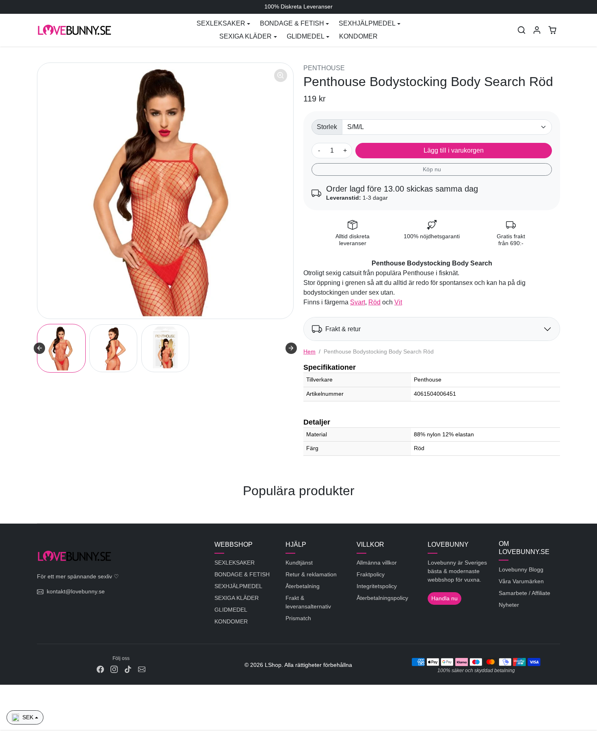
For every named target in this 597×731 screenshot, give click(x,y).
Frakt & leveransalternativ (308, 602)
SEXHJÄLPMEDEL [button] (367, 23)
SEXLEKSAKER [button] (221, 23)
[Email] (142, 669)
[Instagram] (114, 669)
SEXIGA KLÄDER (236, 598)
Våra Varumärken (521, 581)
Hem (309, 351)
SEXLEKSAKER (234, 562)
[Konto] (537, 30)
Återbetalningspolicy (382, 598)
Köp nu (432, 169)
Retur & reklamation (311, 574)
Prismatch (298, 618)
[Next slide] (291, 348)
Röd (374, 302)
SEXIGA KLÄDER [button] (245, 36)
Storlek (327, 126)
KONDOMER (358, 36)
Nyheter (509, 605)
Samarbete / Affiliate (524, 593)
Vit (398, 302)
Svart (357, 302)
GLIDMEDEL (230, 609)
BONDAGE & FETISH (242, 574)
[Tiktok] (128, 669)
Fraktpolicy (371, 574)
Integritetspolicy (377, 586)
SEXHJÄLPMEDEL (238, 586)
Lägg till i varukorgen (454, 150)
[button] (521, 30)
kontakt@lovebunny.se (76, 591)
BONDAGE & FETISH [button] (292, 23)
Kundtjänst (299, 562)
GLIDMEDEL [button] (305, 36)
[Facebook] (100, 669)
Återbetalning (303, 586)
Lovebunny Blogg (521, 569)
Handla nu (444, 598)
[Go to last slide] (39, 348)
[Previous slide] (37, 510)
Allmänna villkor (377, 562)
